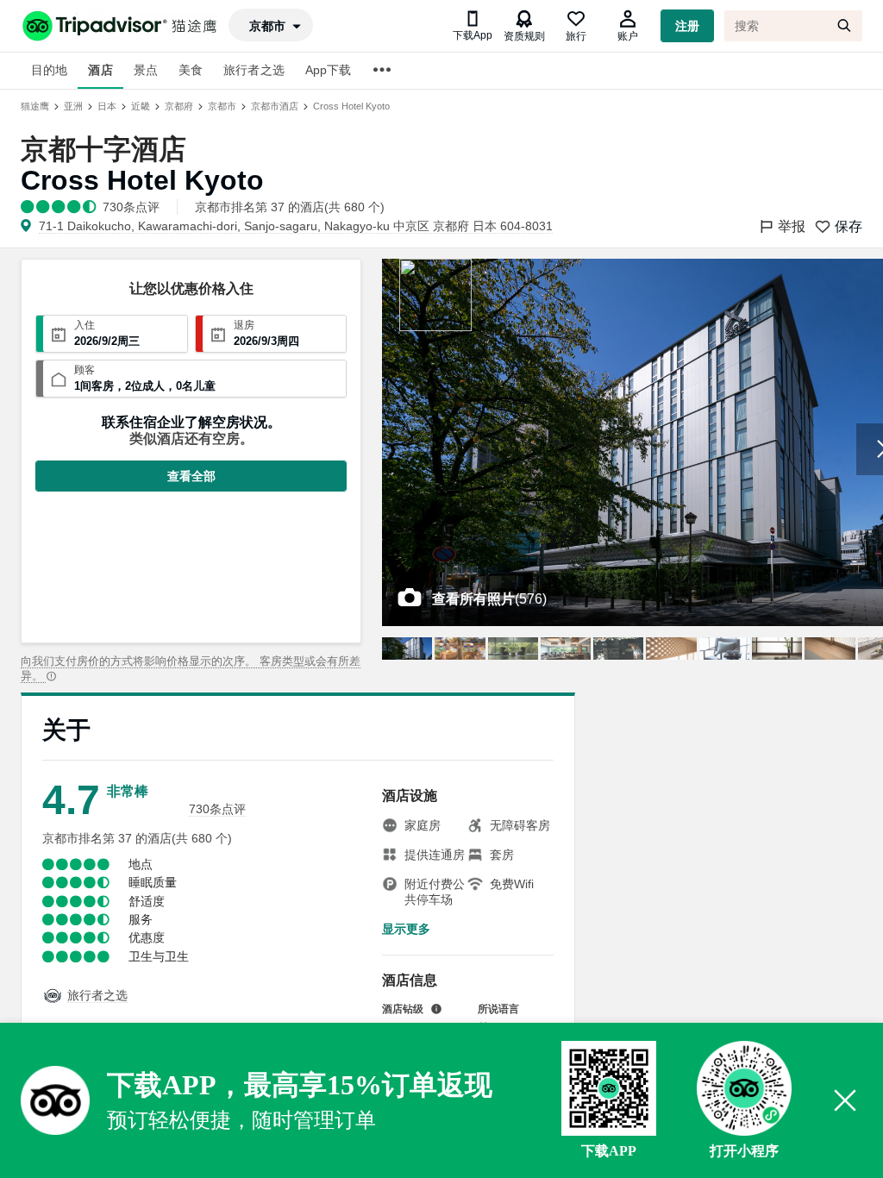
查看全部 (191, 476)
